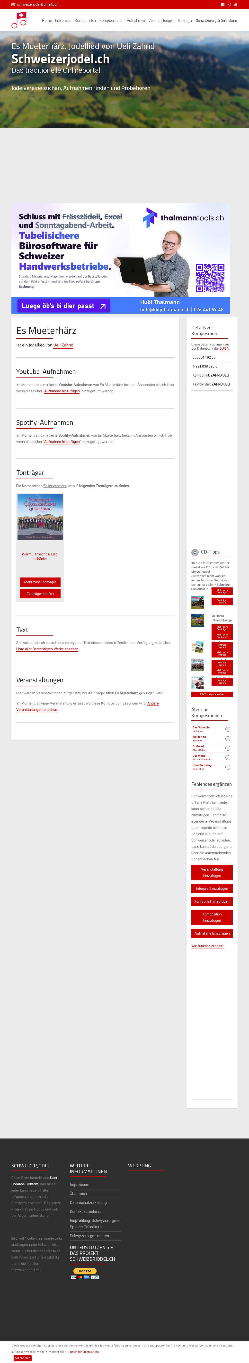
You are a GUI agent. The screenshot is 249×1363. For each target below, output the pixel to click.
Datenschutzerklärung (84, 1352)
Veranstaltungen (161, 21)
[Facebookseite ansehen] (222, 4)
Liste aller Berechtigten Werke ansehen (47, 649)
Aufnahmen (136, 21)
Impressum (79, 1184)
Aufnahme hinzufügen (62, 391)
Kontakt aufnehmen (86, 1211)
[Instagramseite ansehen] (228, 4)
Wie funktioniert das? (207, 946)
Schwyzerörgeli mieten (89, 1236)
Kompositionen (111, 21)
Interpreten (63, 21)
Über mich (78, 1193)
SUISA (224, 348)
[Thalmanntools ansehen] (120, 256)
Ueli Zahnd (63, 345)
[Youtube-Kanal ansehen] (235, 4)
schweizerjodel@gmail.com (38, 4)
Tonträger (184, 21)
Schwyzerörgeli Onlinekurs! (217, 21)
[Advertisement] (124, 166)
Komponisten (85, 21)
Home (47, 21)
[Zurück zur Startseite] (19, 19)
